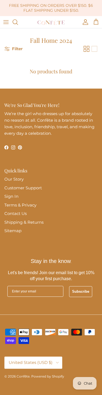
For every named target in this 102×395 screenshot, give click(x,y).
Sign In (11, 196)
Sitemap (12, 230)
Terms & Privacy (20, 205)
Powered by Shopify (47, 376)
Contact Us (15, 213)
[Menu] (6, 22)
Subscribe (80, 291)
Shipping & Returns (24, 222)
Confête (23, 376)
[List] (94, 49)
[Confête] (51, 22)
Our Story (14, 179)
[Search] (18, 22)
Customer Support (23, 187)
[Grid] (86, 49)
